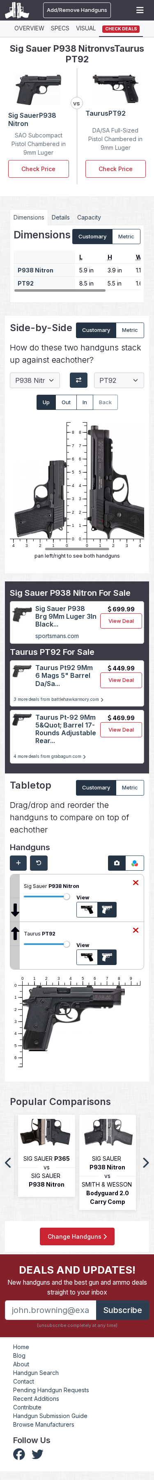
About (21, 1364)
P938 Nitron (35, 270)
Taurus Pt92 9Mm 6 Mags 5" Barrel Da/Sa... (64, 675)
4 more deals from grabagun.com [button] (48, 756)
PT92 (26, 283)
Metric (126, 236)
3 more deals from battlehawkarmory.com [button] (57, 699)
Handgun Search (36, 1372)
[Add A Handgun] (18, 863)
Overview (29, 28)
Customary (92, 236)
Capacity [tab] (89, 217)
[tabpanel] (77, 261)
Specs (60, 28)
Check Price (38, 168)
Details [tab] (61, 217)
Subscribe (122, 1310)
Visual (86, 28)
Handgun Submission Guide (50, 1415)
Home (21, 1346)
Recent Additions (36, 1398)
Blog (19, 1355)
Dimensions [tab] (29, 217)
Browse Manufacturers (43, 1424)
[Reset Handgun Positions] (39, 863)
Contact (23, 1381)
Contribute (27, 1407)
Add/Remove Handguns (77, 10)
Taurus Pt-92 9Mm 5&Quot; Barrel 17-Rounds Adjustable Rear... (65, 729)
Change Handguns (75, 1236)
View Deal (121, 621)
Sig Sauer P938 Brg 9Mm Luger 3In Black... (66, 616)
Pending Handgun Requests (51, 1389)
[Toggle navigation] (140, 10)
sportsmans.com (57, 635)
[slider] (66, 896)
